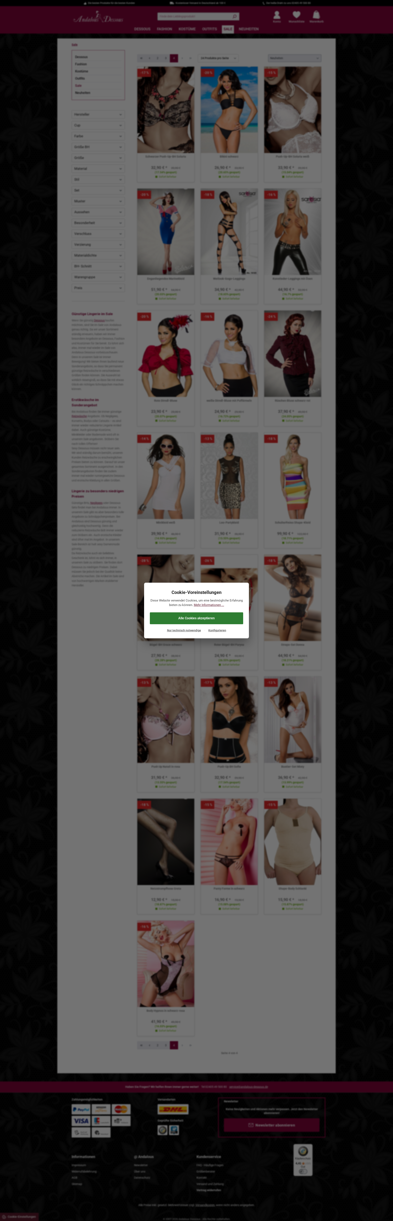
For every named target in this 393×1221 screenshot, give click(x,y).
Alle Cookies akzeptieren (196, 618)
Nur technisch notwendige (184, 630)
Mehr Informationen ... (209, 605)
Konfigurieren (217, 630)
